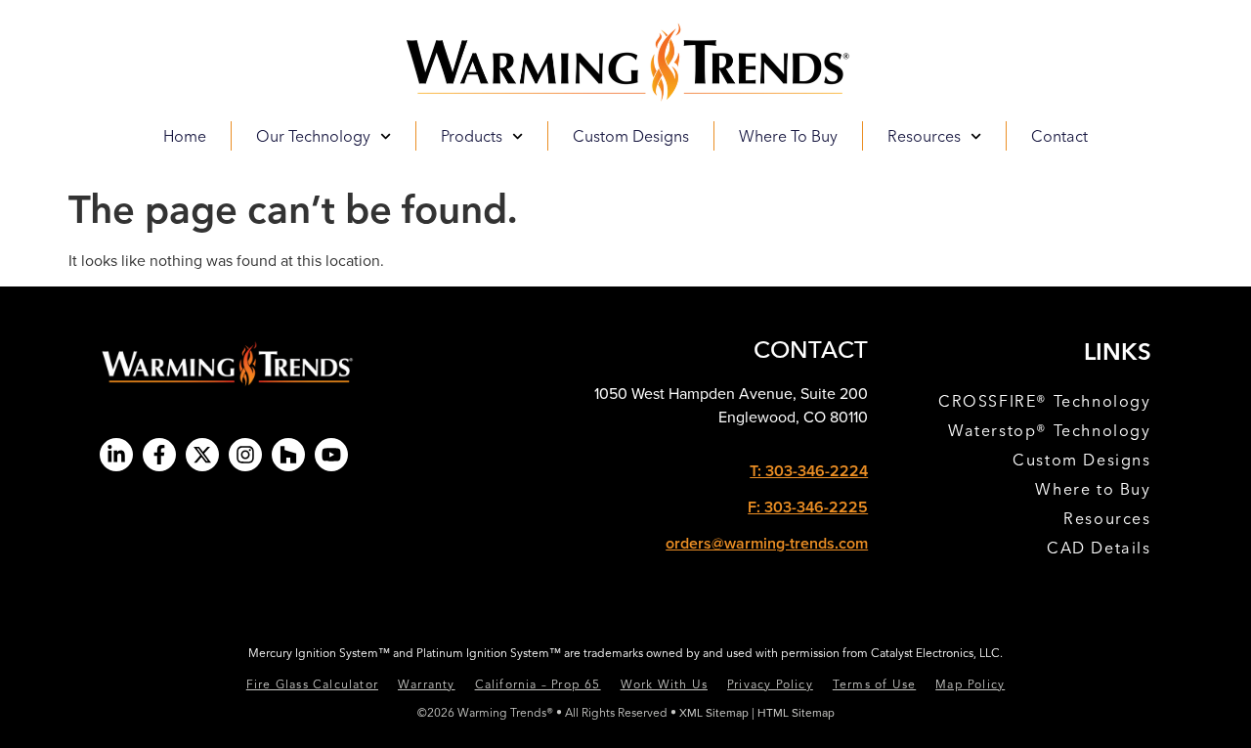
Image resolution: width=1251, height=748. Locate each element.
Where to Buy (788, 136)
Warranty (426, 684)
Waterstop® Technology (1049, 430)
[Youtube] (331, 454)
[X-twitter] (202, 454)
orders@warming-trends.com (767, 543)
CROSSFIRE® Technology (1044, 401)
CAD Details (1099, 547)
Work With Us (664, 684)
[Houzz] (288, 454)
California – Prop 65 (538, 684)
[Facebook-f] (159, 454)
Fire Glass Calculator (312, 684)
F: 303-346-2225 (808, 507)
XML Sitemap (714, 712)
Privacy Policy (770, 684)
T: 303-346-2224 (809, 471)
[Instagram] (245, 454)
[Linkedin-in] (116, 454)
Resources (1106, 518)
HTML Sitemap (796, 712)
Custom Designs (631, 136)
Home (184, 136)
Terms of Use (874, 684)
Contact (1059, 136)
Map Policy (970, 684)
